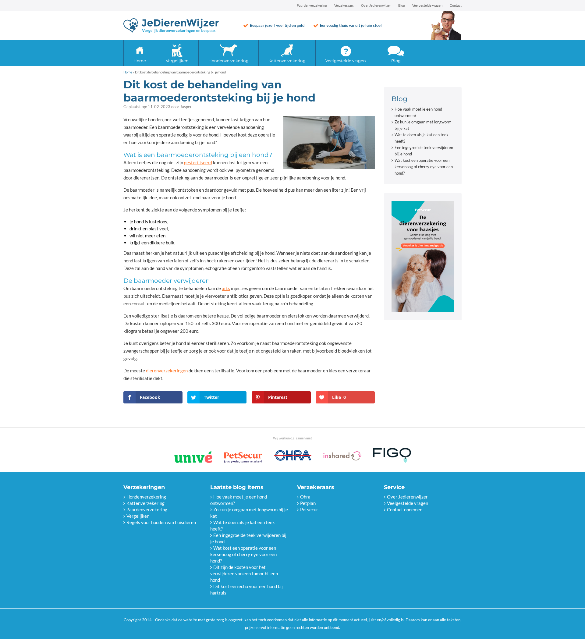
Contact (456, 5)
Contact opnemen (404, 509)
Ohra (305, 496)
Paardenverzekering (312, 5)
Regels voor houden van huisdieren (161, 522)
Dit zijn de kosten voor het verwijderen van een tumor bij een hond (244, 573)
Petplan (308, 503)
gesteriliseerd (198, 162)
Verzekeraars (344, 5)
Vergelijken (177, 60)
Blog (401, 5)
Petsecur (309, 509)
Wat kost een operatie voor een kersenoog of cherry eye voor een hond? (424, 167)
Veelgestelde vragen (427, 5)
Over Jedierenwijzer (376, 5)
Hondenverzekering (228, 60)
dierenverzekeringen (167, 370)
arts (226, 288)
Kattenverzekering (287, 60)
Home (139, 60)
